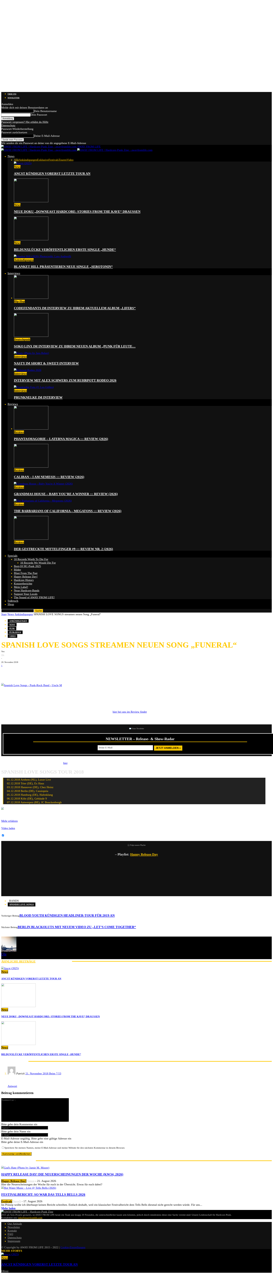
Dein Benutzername (45, 111)
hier (65, 763)
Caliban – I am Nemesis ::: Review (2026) (49, 477)
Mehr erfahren (9, 821)
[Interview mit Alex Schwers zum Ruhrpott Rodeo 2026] (27, 370)
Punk (12, 628)
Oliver (5, 1271)
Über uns (12, 94)
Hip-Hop (19, 301)
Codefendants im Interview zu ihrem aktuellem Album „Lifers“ (75, 308)
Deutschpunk (22, 339)
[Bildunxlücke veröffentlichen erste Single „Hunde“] (31, 239)
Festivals (54, 159)
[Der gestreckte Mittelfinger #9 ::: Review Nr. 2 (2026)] (31, 538)
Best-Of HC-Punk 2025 (27, 566)
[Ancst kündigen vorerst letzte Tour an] (22, 163)
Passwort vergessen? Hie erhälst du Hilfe (24, 122)
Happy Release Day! (26, 576)
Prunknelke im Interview (38, 397)
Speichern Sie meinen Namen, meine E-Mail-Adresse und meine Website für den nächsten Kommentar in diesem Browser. (64, 1148)
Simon (31, 1181)
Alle (16, 159)
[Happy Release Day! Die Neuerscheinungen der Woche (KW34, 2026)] (25, 1167)
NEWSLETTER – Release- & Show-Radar (140, 739)
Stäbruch (13, 600)
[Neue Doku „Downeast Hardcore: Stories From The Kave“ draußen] (31, 201)
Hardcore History (24, 580)
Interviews (14, 273)
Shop (11, 604)
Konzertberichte (23, 583)
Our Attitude (15, 1223)
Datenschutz (8, 125)
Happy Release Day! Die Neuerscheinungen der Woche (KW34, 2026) (62, 1174)
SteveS (17, 1201)
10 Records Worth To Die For (31, 559)
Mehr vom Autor (54, 961)
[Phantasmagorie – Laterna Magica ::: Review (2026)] (31, 428)
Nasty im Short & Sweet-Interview (46, 363)
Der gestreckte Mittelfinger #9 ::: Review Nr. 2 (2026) (63, 549)
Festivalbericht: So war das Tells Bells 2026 (43, 1194)
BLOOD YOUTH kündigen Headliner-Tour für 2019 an (67, 915)
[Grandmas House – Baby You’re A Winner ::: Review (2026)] (43, 483)
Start (4, 614)
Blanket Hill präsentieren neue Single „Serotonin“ (63, 266)
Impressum (14, 1241)
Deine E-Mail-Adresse (47, 135)
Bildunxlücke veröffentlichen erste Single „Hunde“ (65, 249)
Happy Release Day (144, 854)
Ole (2, 655)
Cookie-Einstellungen (73, 1247)
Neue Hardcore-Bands (26, 590)
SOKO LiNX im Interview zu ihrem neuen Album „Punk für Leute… (75, 346)
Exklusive (43, 159)
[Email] (15, 672)
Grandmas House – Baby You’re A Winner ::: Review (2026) (66, 494)
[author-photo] (8, 950)
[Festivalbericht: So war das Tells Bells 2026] (28, 1187)
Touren (63, 159)
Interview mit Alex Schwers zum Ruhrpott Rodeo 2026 (65, 380)
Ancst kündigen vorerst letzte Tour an (52, 173)
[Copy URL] (44, 672)
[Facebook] (6, 672)
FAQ (10, 1234)
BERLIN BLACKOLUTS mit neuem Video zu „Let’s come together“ (77, 927)
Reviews (13, 404)
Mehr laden (8, 1208)
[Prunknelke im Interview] (34, 387)
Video (70, 159)
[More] (56, 672)
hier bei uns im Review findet (130, 711)
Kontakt (12, 1230)
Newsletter (13, 98)
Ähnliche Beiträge (18, 961)
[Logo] (39, 150)
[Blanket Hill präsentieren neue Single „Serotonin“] (42, 256)
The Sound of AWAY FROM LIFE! (34, 597)
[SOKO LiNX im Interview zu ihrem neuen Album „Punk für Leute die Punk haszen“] (31, 335)
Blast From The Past (25, 573)
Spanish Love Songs (21, 904)
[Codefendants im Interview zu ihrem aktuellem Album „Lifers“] (31, 297)
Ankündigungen (28, 159)
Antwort (12, 1086)
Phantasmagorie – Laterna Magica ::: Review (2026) (61, 439)
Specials (12, 555)
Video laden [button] (8, 828)
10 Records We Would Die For (38, 562)
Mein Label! (21, 587)
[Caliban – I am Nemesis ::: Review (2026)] (31, 466)
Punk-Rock (15, 632)
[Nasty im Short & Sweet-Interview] (31, 353)
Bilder (17, 569)
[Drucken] (34, 672)
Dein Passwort (38, 114)
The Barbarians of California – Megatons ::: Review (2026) (67, 511)
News (11, 156)
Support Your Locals (25, 594)
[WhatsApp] (25, 672)
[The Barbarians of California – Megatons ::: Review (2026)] (43, 500)
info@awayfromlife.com (30, 1217)
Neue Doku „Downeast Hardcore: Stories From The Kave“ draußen (77, 211)
